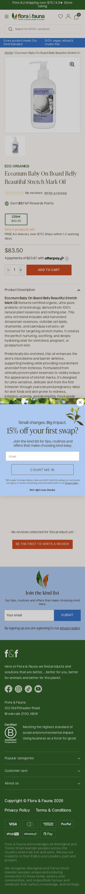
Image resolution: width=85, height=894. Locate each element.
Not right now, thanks (42, 490)
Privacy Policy (71, 483)
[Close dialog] (80, 402)
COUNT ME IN (42, 469)
